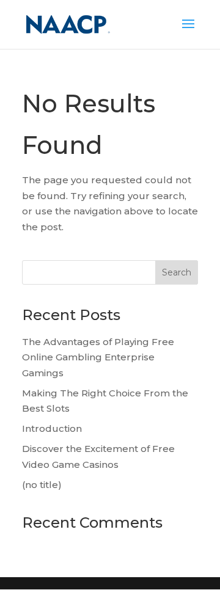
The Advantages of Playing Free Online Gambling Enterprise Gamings (98, 357)
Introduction (52, 428)
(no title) (42, 484)
